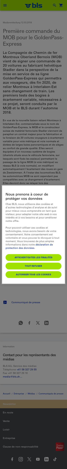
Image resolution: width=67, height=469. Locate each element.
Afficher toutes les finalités (33, 257)
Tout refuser (33, 265)
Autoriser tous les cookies (33, 274)
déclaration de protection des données (29, 246)
